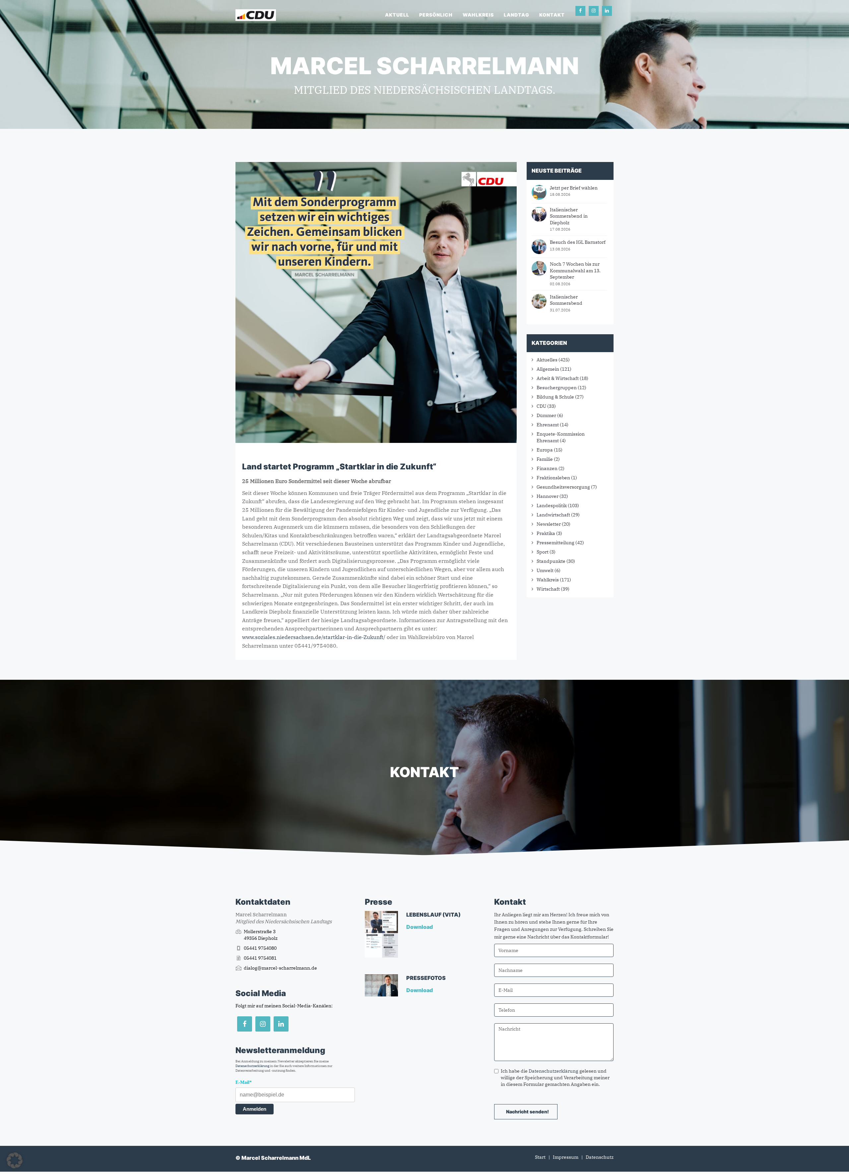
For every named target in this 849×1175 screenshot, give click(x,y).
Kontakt (552, 15)
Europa (545, 450)
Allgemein (548, 369)
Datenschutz (600, 1157)
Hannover (547, 496)
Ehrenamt (548, 425)
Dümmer (546, 415)
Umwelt (545, 570)
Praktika (546, 533)
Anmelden (254, 1109)
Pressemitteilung (555, 543)
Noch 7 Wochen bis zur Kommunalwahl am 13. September (575, 270)
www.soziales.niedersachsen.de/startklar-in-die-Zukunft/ (313, 637)
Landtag (516, 15)
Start (540, 1157)
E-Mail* (243, 1082)
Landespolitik (552, 505)
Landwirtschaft (553, 515)
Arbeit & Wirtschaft (558, 378)
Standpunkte (551, 561)
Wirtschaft (548, 589)
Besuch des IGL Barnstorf (578, 242)
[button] (14, 1160)
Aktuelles (547, 360)
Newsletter (549, 524)
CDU (541, 406)
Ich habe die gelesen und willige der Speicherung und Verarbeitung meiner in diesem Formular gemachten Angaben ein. (555, 1077)
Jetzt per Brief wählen (574, 188)
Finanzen (547, 468)
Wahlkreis (478, 15)
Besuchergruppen (557, 388)
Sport (543, 552)
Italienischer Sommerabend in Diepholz (569, 216)
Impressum (565, 1157)
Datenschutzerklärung (252, 1066)
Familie (545, 459)
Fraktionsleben (553, 478)
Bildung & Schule (555, 397)
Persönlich (436, 15)
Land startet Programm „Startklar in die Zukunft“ (339, 466)
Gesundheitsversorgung (563, 487)
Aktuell (397, 15)
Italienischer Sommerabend (566, 300)
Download (420, 927)
